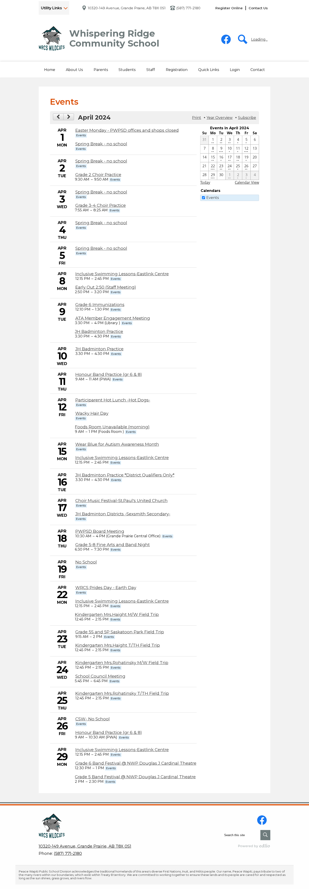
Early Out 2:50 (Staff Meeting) (105, 287)
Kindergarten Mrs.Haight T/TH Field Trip (117, 645)
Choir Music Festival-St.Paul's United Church (121, 500)
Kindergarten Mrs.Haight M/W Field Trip (117, 614)
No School (86, 562)
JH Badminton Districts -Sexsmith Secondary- (122, 513)
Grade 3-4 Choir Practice (100, 205)
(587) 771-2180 (188, 8)
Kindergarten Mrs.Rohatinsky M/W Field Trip (121, 662)
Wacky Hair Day (91, 413)
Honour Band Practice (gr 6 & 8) (108, 374)
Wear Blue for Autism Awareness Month (117, 444)
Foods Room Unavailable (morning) (112, 426)
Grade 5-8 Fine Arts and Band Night (112, 544)
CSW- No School (92, 719)
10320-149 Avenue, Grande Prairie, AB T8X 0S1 (127, 8)
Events (212, 198)
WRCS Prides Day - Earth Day (105, 587)
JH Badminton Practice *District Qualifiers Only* (124, 475)
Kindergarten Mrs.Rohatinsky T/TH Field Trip (122, 693)
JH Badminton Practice (99, 331)
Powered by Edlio (254, 846)
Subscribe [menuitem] (247, 118)
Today (205, 182)
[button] (74, 70)
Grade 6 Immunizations (99, 304)
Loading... (259, 39)
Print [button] (196, 118)
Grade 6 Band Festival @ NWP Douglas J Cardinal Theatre (135, 763)
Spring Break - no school (101, 143)
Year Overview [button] (220, 118)
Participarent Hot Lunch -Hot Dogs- (112, 400)
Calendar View (247, 182)
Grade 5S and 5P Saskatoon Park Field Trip (119, 631)
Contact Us (258, 8)
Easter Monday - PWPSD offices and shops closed (127, 130)
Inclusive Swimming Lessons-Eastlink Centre (122, 273)
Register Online (229, 8)
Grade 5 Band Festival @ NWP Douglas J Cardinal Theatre (135, 776)
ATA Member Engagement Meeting (112, 318)
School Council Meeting (100, 676)
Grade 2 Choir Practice (98, 174)
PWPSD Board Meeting (99, 531)
